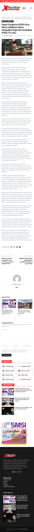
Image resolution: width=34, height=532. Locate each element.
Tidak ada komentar (20, 35)
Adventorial (5, 21)
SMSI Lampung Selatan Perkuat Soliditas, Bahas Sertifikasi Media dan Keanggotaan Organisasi (23, 390)
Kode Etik (5, 485)
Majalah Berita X (24, 529)
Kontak (5, 483)
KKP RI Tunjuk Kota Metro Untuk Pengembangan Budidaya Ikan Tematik (22, 399)
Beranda (4, 17)
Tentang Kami (7, 479)
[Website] (16, 287)
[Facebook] (17, 287)
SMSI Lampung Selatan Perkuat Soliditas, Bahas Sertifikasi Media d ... (7, 312)
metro (12, 17)
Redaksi (5, 481)
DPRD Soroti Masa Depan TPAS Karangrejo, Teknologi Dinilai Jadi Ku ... (24, 312)
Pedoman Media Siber (9, 486)
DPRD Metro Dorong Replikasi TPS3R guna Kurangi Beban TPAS (23, 516)
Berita (8, 17)
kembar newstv (9, 35)
